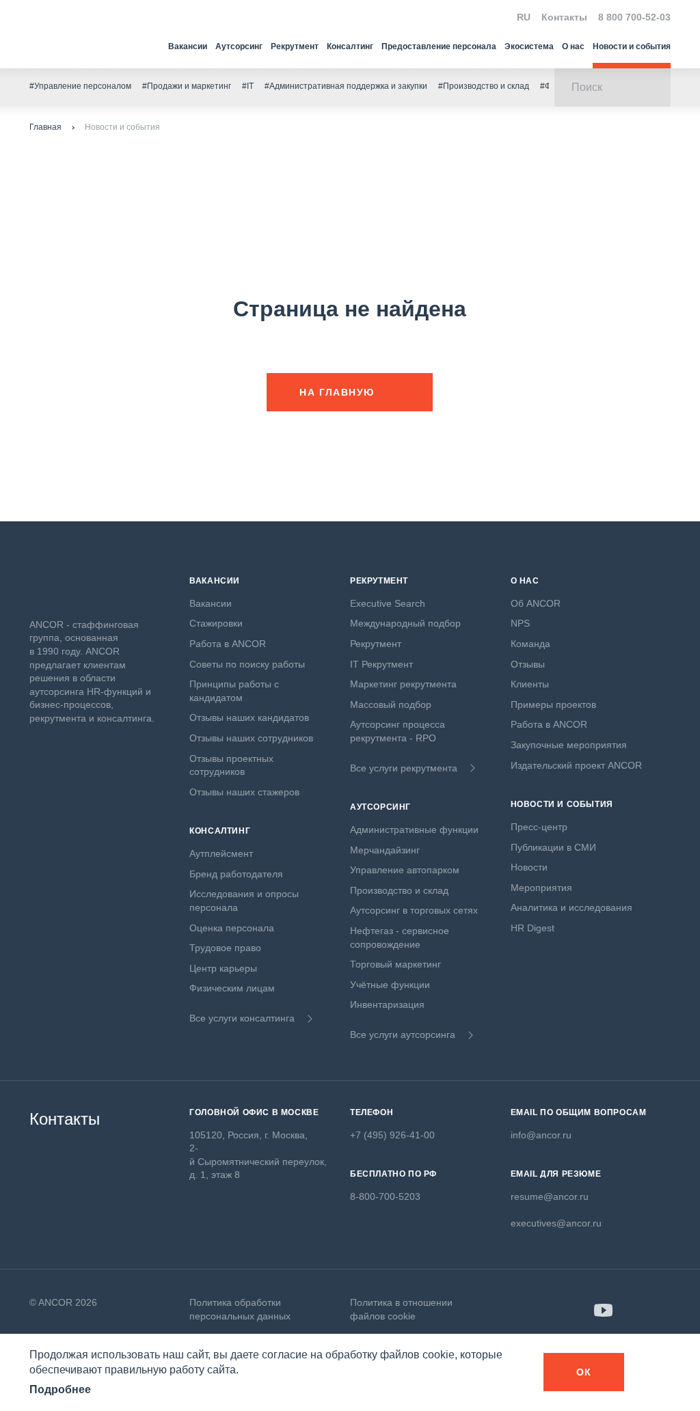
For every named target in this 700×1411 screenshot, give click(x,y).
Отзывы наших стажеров (244, 791)
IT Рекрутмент (381, 664)
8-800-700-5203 (385, 1196)
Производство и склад (399, 890)
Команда (530, 643)
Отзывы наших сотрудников (251, 737)
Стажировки (216, 623)
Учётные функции (390, 984)
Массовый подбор (390, 704)
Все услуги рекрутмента (403, 768)
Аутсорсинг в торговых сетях (414, 910)
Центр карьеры (223, 968)
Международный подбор (405, 623)
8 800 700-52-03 (634, 17)
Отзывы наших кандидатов (249, 717)
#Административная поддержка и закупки (346, 86)
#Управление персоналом (80, 86)
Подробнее (60, 1389)
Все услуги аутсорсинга (402, 1034)
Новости (529, 867)
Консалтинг (350, 46)
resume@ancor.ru (550, 1196)
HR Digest (532, 927)
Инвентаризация (387, 1004)
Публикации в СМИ (553, 847)
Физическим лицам (232, 988)
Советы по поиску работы (247, 664)
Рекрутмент (295, 46)
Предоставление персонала (438, 46)
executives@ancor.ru (556, 1223)
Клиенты (530, 684)
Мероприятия (541, 887)
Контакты (564, 17)
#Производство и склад (483, 86)
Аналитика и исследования (571, 907)
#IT (248, 86)
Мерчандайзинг (385, 850)
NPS (520, 623)
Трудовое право (225, 947)
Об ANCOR (536, 603)
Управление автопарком (404, 869)
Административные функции (414, 829)
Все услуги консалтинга (242, 1018)
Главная (45, 127)
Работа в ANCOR (227, 643)
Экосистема (529, 46)
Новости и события (632, 46)
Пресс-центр (539, 826)
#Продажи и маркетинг (186, 86)
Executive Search (387, 603)
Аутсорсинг (238, 46)
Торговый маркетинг (395, 964)
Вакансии (187, 46)
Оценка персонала (231, 927)
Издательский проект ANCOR (576, 765)
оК (584, 1372)
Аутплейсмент (221, 853)
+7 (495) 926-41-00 (392, 1134)
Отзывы (528, 664)
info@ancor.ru (541, 1134)
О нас (573, 46)
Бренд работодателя (236, 873)
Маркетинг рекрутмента (403, 684)
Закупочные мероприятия (569, 744)
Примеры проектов (553, 704)
